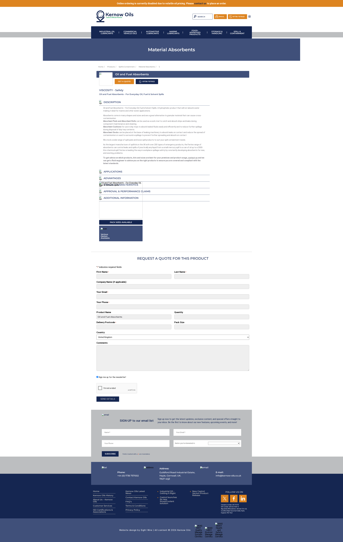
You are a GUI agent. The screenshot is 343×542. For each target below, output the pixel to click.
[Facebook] (234, 499)
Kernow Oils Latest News (135, 492)
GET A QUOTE (124, 81)
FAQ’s (129, 502)
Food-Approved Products (195, 32)
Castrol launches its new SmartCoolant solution (168, 500)
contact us (200, 3)
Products (111, 67)
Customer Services (102, 506)
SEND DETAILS (107, 399)
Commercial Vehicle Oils (130, 32)
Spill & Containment (237, 32)
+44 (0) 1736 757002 (128, 474)
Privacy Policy (133, 510)
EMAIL (221, 17)
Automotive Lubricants (152, 32)
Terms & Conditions (136, 506)
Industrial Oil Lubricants (107, 32)
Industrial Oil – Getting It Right (168, 492)
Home (100, 67)
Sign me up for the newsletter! (112, 377)
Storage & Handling (217, 32)
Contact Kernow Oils (136, 497)
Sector (185, 443)
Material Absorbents (147, 67)
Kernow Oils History (103, 495)
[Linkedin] (243, 499)
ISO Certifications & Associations (103, 511)
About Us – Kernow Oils (103, 501)
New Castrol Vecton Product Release (200, 493)
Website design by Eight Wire (135, 530)
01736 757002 (239, 17)
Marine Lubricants (173, 32)
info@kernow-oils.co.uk (228, 474)
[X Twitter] (224, 499)
